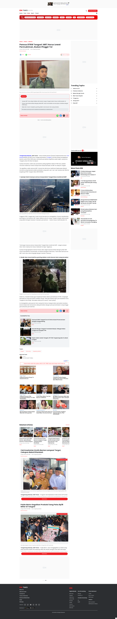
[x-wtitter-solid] (64, 115)
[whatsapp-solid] (57, 115)
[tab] (24, 96)
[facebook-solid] (61, 115)
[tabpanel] (44, 105)
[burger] (97, 13)
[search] (86, 11)
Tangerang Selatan (25, 155)
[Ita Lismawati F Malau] (21, 357)
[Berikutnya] (69, 426)
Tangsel (49, 157)
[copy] (67, 115)
